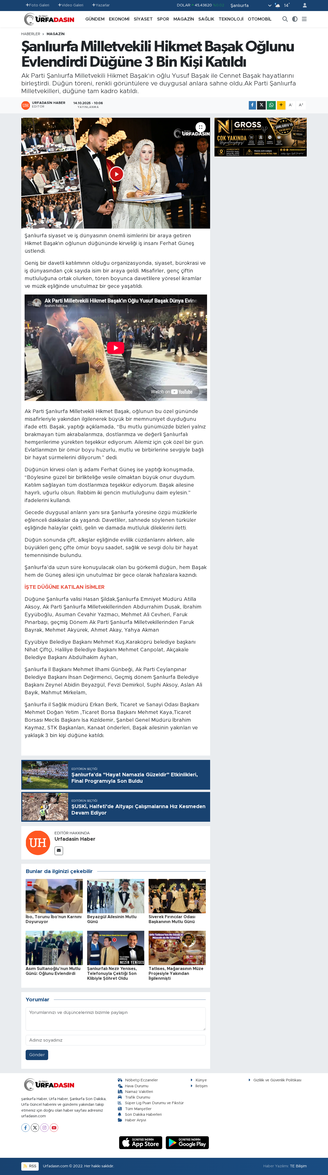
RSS (32, 1166)
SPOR (163, 19)
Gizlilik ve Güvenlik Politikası (277, 1080)
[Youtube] (54, 1127)
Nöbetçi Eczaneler (141, 1080)
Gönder (37, 1055)
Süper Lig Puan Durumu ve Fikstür (154, 1103)
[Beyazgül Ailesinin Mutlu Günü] (115, 896)
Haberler (30, 34)
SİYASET (143, 19)
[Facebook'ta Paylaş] (252, 105)
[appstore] (141, 1142)
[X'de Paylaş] (261, 105)
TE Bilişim (298, 1166)
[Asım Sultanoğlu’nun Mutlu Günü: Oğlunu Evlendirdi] (54, 948)
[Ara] (285, 19)
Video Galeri (72, 5)
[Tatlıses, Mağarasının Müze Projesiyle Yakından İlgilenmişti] (177, 948)
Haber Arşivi (135, 1120)
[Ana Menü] (304, 19)
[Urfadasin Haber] (38, 842)
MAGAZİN (183, 19)
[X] (35, 1127)
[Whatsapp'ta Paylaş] (271, 105)
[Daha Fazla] (281, 105)
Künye (201, 1080)
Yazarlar (103, 5)
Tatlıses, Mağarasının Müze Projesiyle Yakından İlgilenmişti (176, 974)
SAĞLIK (206, 19)
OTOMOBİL (260, 19)
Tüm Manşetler (138, 1109)
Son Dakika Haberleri (143, 1115)
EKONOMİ (119, 19)
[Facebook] (25, 1127)
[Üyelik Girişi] (303, 5)
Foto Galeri (39, 5)
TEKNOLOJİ (231, 19)
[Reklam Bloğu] (260, 137)
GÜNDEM (95, 19)
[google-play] (187, 1142)
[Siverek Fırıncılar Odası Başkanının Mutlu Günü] (177, 896)
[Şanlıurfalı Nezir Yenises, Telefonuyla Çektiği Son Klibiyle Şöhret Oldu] (115, 948)
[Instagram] (44, 1127)
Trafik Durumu (137, 1097)
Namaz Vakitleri (139, 1092)
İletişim (202, 1086)
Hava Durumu (136, 1086)
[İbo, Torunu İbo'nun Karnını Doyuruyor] (54, 896)
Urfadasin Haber (75, 839)
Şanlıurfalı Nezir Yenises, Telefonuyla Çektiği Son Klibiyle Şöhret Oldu (112, 974)
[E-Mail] (59, 851)
